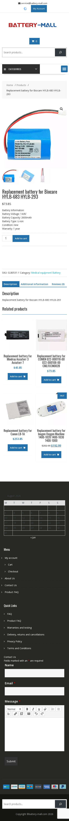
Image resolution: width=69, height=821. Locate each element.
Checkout (13, 571)
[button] (64, 69)
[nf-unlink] (21, 713)
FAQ (9, 613)
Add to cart (21, 238)
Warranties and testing (19, 627)
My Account (39, 8)
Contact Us (11, 585)
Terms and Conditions (19, 648)
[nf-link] (15, 713)
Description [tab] (10, 284)
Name (9, 665)
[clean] (45, 709)
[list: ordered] (52, 709)
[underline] (39, 709)
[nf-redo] (42, 713)
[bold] (27, 709)
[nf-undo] (36, 713)
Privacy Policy (14, 641)
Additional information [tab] (34, 284)
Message (12, 701)
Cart (10, 564)
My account (11, 557)
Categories (15, 69)
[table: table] (28, 713)
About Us (10, 578)
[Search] (60, 52)
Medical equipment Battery (45, 272)
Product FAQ (12, 592)
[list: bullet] (58, 709)
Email (10, 683)
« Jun (33, 537)
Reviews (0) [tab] (58, 284)
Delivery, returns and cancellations (25, 634)
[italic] (33, 709)
